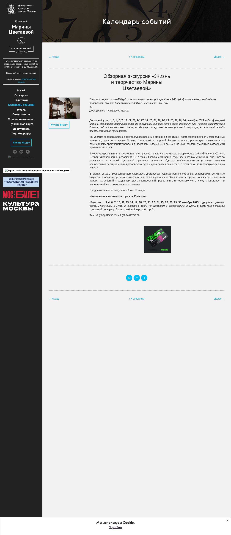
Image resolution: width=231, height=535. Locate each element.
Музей (21, 90)
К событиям (137, 57)
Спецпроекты (21, 114)
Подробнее (115, 527)
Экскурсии (21, 95)
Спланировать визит (21, 119)
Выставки (21, 100)
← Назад (54, 57)
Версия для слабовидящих (55, 170)
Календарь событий (21, 104)
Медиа (21, 109)
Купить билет (21, 142)
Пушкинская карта (21, 124)
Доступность (21, 128)
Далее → (219, 57)
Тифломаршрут (21, 133)
